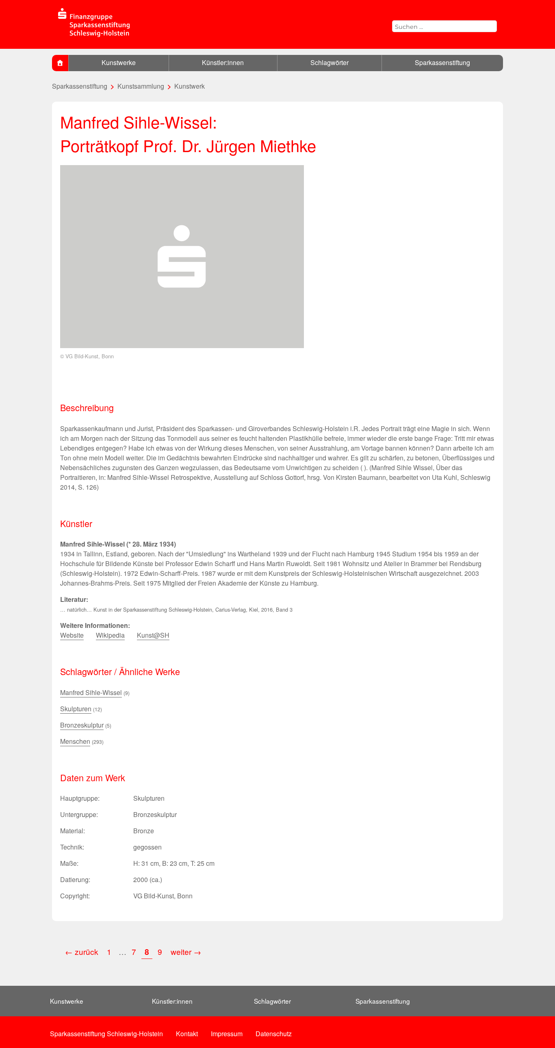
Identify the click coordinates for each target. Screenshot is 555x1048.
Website (72, 635)
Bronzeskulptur (82, 725)
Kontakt (187, 1033)
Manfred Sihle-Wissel (91, 692)
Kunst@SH (153, 635)
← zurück (81, 951)
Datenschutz (274, 1033)
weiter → (186, 951)
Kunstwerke (119, 62)
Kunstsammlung (140, 86)
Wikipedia (110, 635)
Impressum (227, 1033)
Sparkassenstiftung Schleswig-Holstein (106, 1033)
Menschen (75, 741)
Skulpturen (75, 708)
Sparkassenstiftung (442, 62)
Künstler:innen (223, 62)
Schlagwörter (329, 62)
